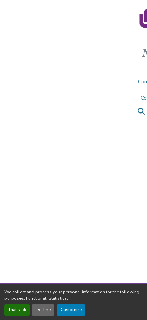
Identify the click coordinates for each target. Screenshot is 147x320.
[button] (141, 111)
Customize (71, 310)
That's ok (17, 310)
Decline (43, 310)
